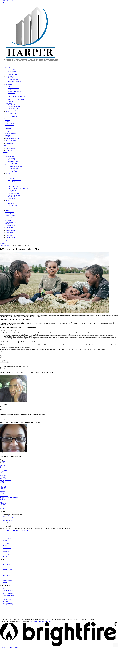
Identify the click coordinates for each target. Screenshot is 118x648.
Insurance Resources (9, 143)
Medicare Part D (11, 115)
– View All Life (11, 93)
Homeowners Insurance (13, 71)
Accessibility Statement (42, 621)
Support (4, 130)
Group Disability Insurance (14, 106)
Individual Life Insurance (13, 86)
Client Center (8, 131)
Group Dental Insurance (13, 104)
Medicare (7, 111)
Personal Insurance (9, 67)
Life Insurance (8, 84)
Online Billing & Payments (11, 133)
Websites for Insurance (9, 647)
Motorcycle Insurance (13, 72)
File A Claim (5, 592)
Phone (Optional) (3, 359)
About (4, 118)
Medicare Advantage (12, 113)
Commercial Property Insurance (15, 77)
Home (1, 245)
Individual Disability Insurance (14, 98)
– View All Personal (12, 74)
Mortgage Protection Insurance (14, 91)
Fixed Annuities (11, 89)
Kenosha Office (8, 147)
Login (49, 621)
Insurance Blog (8, 128)
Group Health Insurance (13, 108)
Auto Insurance (11, 69)
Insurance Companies (10, 126)
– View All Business (12, 83)
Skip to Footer (10, 0)
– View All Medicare (12, 116)
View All (2, 508)
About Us (7, 120)
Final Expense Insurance (13, 88)
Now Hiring (5, 152)
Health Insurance (9, 94)
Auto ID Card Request (10, 136)
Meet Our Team (8, 121)
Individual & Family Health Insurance (16, 96)
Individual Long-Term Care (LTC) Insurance (18, 99)
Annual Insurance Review (11, 141)
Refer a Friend (8, 150)
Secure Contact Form (10, 148)
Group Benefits (8, 103)
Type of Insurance (4, 361)
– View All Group (12, 110)
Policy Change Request (10, 140)
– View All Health (12, 101)
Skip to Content (3, 0)
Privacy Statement (33, 621)
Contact (4, 145)
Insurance (5, 66)
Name (1, 354)
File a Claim (8, 135)
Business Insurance (9, 76)
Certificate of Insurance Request (12, 138)
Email (1, 356)
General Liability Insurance (14, 79)
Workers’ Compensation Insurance (15, 81)
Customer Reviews (9, 123)
